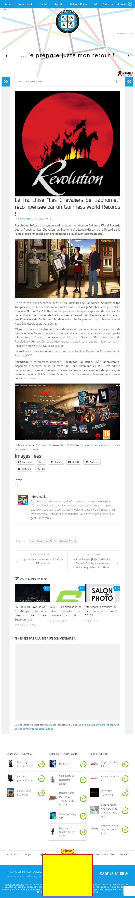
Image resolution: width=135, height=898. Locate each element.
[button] (6, 55)
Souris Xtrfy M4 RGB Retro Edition (67, 779)
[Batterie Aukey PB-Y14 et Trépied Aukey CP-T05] (53, 798)
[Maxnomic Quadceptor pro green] (53, 832)
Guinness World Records (46, 541)
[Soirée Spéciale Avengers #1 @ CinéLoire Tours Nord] (94, 810)
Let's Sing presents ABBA (25, 764)
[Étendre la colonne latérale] (6, 81)
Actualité (21, 81)
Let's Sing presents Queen (25, 778)
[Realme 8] (53, 764)
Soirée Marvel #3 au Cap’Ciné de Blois (109, 829)
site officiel (96, 445)
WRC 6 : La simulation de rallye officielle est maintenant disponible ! (65, 611)
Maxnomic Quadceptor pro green (67, 832)
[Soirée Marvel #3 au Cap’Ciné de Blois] (94, 829)
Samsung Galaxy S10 (67, 816)
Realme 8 (64, 764)
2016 (31, 541)
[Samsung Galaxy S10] (53, 816)
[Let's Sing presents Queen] (11, 778)
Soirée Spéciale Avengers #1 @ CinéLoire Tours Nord (109, 810)
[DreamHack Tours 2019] (94, 793)
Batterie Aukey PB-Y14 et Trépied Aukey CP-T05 (66, 798)
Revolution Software (68, 541)
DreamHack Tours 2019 (107, 793)
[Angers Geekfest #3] (94, 764)
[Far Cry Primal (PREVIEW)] (11, 793)
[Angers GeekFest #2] (94, 778)
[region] (67, 56)
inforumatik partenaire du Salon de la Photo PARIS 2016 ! (101, 611)
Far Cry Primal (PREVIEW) (24, 793)
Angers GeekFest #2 (110, 778)
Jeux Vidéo (36, 81)
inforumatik (26, 219)
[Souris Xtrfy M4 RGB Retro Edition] (53, 779)
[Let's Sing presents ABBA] (11, 764)
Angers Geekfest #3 (109, 764)
